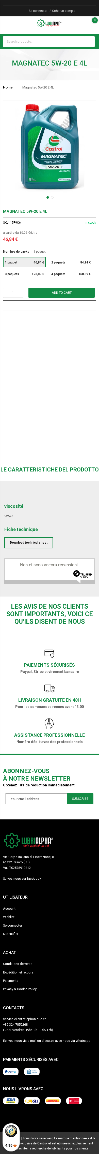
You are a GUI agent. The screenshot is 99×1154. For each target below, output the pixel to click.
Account (9, 908)
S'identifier (10, 934)
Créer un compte (63, 11)
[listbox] (49, 268)
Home (8, 87)
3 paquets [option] (24, 274)
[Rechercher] (90, 41)
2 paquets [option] (71, 262)
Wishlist (8, 917)
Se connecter (38, 11)
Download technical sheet (28, 542)
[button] (47, 197)
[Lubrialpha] (49, 23)
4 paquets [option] (71, 274)
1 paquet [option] (24, 262)
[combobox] (44, 41)
